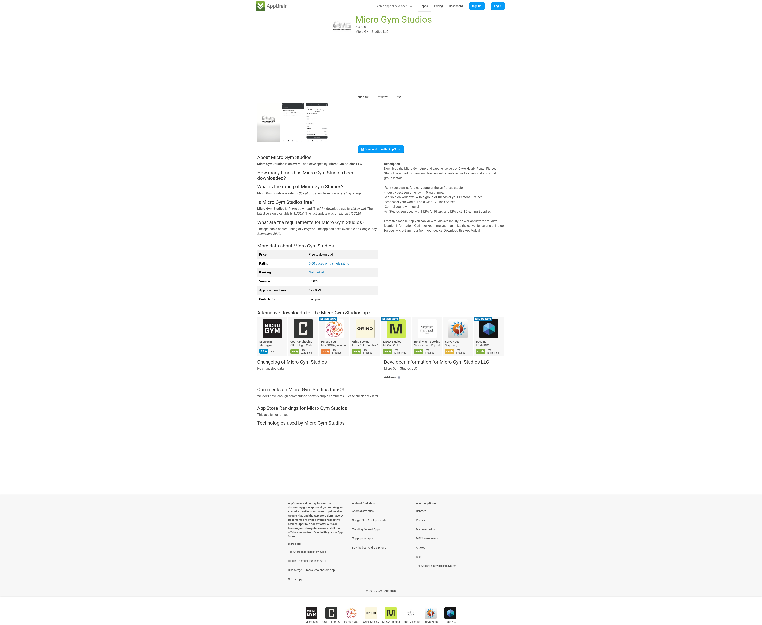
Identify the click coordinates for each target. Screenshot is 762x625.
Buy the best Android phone (369, 547)
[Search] (411, 6)
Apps (424, 6)
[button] (444, 377)
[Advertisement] (376, 67)
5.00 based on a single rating (329, 263)
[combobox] (391, 6)
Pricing (438, 6)
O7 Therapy (295, 579)
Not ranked (316, 272)
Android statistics (363, 511)
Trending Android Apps (366, 529)
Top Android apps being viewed (307, 551)
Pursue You (328, 341)
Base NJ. (481, 341)
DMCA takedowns (427, 538)
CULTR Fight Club (301, 341)
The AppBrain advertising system (436, 565)
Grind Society (360, 341)
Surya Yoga (452, 341)
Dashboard (456, 6)
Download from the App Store (382, 149)
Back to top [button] (752, 589)
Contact (421, 511)
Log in (498, 6)
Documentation (425, 529)
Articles (420, 547)
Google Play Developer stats (369, 520)
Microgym (265, 341)
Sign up (476, 6)
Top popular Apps (363, 538)
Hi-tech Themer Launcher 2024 (307, 560)
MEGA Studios (392, 341)
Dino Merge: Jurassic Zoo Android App (311, 570)
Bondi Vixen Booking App (427, 341)
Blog (418, 556)
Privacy (420, 520)
